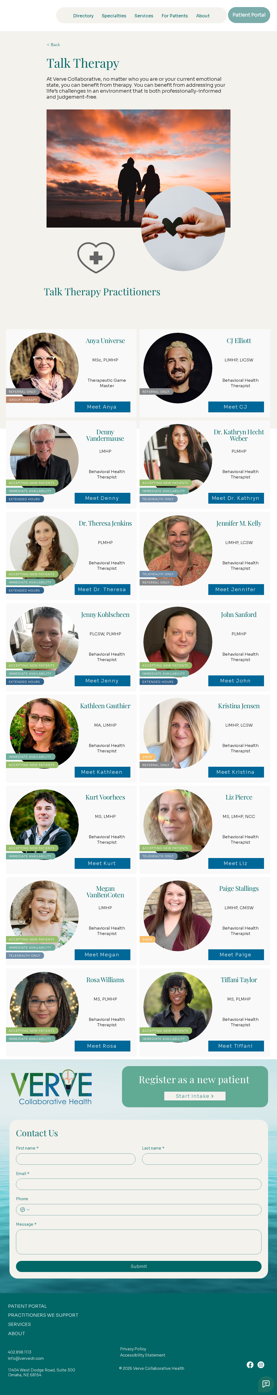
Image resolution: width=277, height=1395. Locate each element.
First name (27, 1148)
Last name (153, 1148)
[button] (65, 44)
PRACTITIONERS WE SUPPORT (43, 1315)
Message (26, 1224)
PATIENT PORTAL (27, 1306)
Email (22, 1173)
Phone (22, 1198)
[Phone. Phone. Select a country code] (24, 1209)
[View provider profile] (71, 373)
